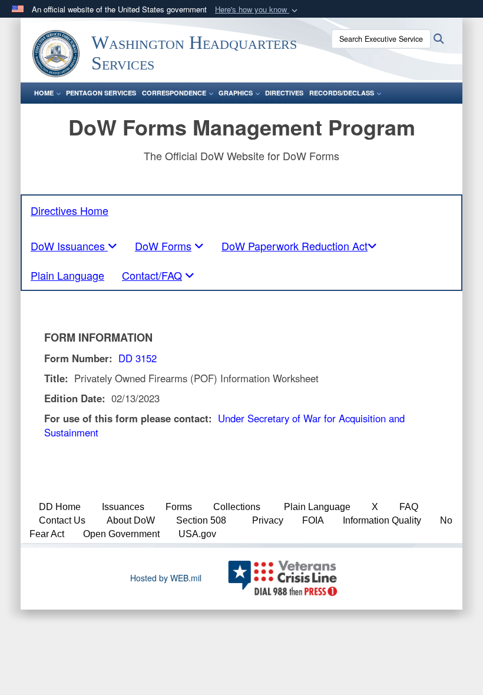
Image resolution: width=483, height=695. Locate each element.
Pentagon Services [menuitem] (101, 92)
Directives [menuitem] (284, 92)
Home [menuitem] (44, 92)
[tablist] (74, 245)
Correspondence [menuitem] (174, 92)
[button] (257, 10)
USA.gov (197, 534)
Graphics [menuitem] (236, 92)
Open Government (121, 534)
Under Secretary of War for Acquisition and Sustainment (224, 425)
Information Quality (382, 520)
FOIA (313, 520)
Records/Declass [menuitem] (341, 92)
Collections (236, 507)
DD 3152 (137, 358)
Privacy (267, 520)
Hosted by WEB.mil (165, 578)
